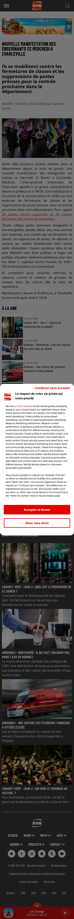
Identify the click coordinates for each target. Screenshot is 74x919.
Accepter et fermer (37, 509)
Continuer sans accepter (52, 388)
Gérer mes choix (37, 523)
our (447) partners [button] (23, 406)
